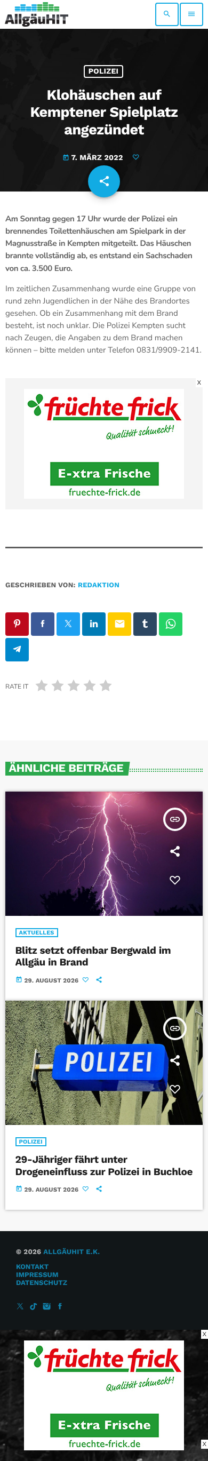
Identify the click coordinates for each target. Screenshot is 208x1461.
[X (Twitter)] (20, 1307)
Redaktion (98, 585)
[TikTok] (33, 1307)
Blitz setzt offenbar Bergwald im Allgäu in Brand (93, 956)
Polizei (104, 71)
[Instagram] (47, 1307)
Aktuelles (36, 932)
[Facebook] (60, 1307)
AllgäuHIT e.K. (71, 1252)
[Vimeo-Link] (36, 14)
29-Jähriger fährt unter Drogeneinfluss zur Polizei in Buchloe (104, 1165)
